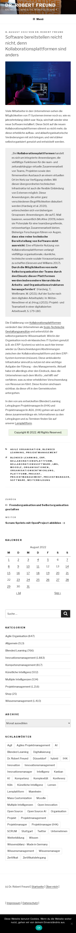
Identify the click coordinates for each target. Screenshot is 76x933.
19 (47, 573)
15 (8, 573)
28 (67, 579)
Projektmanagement (42, 452)
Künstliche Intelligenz (18, 672)
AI (56, 745)
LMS (55, 464)
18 (38, 573)
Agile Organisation (25, 449)
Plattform (18, 474)
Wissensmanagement (18, 701)
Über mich (52, 886)
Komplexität (40, 778)
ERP (42, 457)
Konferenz (59, 778)
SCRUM (12, 831)
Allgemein (11, 643)
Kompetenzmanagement (20, 665)
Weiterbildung (39, 480)
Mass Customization (19, 798)
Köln (10, 785)
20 (57, 573)
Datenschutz (30, 903)
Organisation (58, 811)
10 (28, 566)
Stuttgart (27, 831)
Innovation (13, 765)
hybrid (54, 758)
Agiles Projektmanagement (33, 745)
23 (18, 579)
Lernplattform (23, 423)
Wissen (33, 837)
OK (39, 927)
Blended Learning (24, 457)
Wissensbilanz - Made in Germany (27, 844)
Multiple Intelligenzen (18, 679)
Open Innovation (47, 804)
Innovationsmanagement (20, 657)
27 (57, 579)
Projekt (35, 474)
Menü (39, 19)
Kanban (58, 771)
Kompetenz (22, 778)
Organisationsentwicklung (32, 470)
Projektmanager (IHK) (45, 824)
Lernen (52, 785)
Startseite (38, 886)
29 (8, 586)
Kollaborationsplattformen (45, 322)
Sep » (57, 593)
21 (67, 573)
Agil (9, 745)
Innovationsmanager (19, 771)
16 (18, 573)
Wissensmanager (49, 851)
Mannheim (35, 791)
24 (28, 579)
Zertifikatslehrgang (34, 857)
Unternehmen (59, 831)
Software (18, 480)
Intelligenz (43, 771)
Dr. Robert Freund (30, 5)
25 (38, 579)
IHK (65, 758)
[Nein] (71, 923)
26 (47, 579)
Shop (8, 693)
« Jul (18, 593)
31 (28, 586)
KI (8, 778)
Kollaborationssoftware (30, 464)
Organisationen (36, 467)
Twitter (41, 831)
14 (67, 566)
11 (38, 566)
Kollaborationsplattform (31, 461)
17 (28, 573)
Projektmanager (56, 477)
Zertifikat (12, 857)
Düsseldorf (39, 758)
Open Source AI (36, 811)
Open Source (15, 811)
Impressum (14, 903)
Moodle (16, 467)
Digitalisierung (42, 752)
